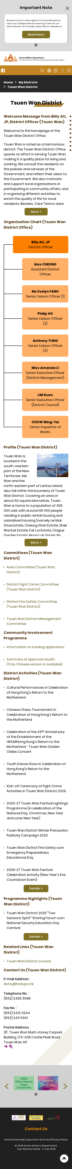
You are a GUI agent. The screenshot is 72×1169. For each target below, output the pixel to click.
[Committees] (70, 129)
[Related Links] (70, 146)
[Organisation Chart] (70, 120)
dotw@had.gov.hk (19, 984)
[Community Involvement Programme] (70, 133)
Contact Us (36, 1128)
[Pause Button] (36, 45)
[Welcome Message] (70, 116)
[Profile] (70, 125)
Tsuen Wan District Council (29, 961)
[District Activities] (70, 137)
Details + (36, 888)
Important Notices (37, 1139)
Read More (36, 34)
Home (8, 82)
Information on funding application (35, 647)
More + (36, 212)
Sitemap (18, 1139)
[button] (6, 1086)
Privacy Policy (59, 1139)
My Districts (28, 82)
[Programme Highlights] (70, 142)
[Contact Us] (70, 150)
